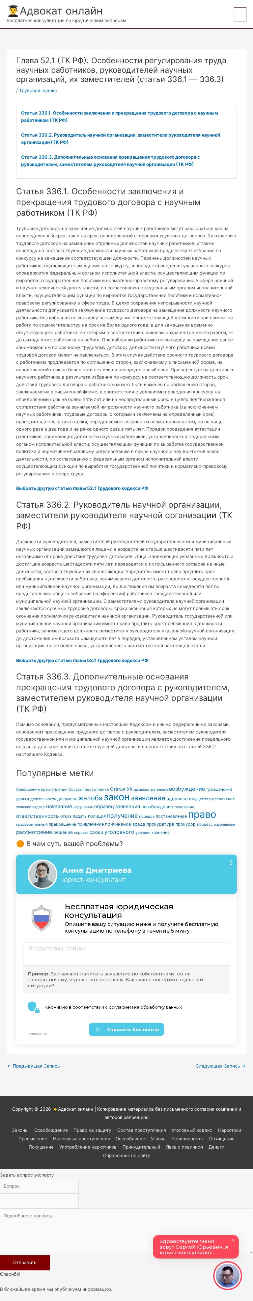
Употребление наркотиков (88, 1147)
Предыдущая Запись (33, 1066)
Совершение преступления (41, 789)
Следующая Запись (221, 1066)
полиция (97, 816)
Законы (20, 1130)
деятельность (43, 799)
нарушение (83, 807)
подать (80, 816)
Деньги (216, 1147)
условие (143, 832)
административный (151, 789)
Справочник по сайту (126, 1155)
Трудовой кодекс (38, 90)
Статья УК (121, 789)
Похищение (222, 1138)
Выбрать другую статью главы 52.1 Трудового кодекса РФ (82, 488)
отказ (65, 816)
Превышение (32, 1138)
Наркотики (229, 1130)
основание (184, 807)
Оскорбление (130, 1138)
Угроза (158, 1138)
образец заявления (117, 807)
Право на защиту (92, 1130)
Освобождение (51, 1130)
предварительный (31, 824)
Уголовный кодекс (192, 1130)
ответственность (37, 816)
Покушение (41, 1147)
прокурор (186, 824)
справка (81, 833)
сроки (96, 832)
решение (63, 832)
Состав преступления (89, 789)
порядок (147, 816)
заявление (148, 798)
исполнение (223, 799)
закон (117, 797)
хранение (161, 832)
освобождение (157, 806)
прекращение (62, 824)
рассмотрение (34, 832)
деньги (22, 799)
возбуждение (187, 788)
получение (122, 815)
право (202, 814)
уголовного (119, 832)
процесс (204, 824)
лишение (23, 807)
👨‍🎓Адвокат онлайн (55, 10)
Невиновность (187, 1138)
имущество (200, 799)
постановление (171, 816)
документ (67, 798)
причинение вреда (125, 824)
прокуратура (160, 824)
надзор (38, 807)
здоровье (177, 798)
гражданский (219, 789)
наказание (59, 806)
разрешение (224, 824)
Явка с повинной (184, 1147)
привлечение (90, 824)
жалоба (90, 798)
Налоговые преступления (81, 1138)
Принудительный (141, 1147)
